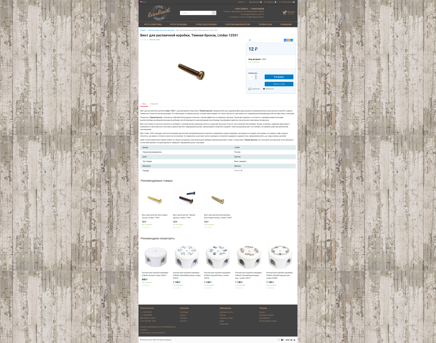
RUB (144, 2)
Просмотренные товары (268, 321)
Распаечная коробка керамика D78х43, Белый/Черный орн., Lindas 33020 (279, 275)
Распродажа (224, 324)
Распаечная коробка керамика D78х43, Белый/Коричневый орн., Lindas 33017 (248, 275)
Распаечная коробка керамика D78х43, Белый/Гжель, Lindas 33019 (217, 275)
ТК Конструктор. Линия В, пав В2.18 (152, 333)
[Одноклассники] (288, 40)
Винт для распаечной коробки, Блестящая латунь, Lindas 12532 (218, 216)
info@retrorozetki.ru (257, 17)
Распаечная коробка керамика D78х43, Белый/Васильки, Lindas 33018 (187, 275)
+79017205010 (241, 9)
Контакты (183, 321)
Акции (222, 321)
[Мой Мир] (291, 40)
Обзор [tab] (144, 104)
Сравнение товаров (266, 315)
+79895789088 (257, 9)
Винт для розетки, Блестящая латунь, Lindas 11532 (154, 216)
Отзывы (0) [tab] (154, 104)
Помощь (222, 315)
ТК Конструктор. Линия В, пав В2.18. (252, 14)
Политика (183, 318)
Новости (241, 2)
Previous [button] (141, 269)
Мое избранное (264, 318)
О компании (184, 312)
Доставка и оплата (226, 312)
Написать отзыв (154, 39)
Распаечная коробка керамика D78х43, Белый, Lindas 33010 (155, 274)
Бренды (262, 312)
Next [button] (295, 269)
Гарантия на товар (226, 318)
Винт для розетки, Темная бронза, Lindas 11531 (184, 216)
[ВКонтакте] (285, 40)
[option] (155, 210)
